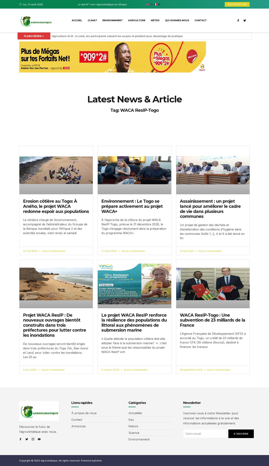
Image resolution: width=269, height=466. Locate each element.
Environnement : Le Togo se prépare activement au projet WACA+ (132, 206)
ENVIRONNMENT (112, 20)
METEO (155, 20)
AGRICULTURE (136, 20)
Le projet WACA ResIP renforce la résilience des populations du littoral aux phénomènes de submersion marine (134, 323)
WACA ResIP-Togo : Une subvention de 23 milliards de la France (212, 320)
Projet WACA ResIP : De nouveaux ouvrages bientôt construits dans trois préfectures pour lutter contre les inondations (54, 325)
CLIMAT (92, 20)
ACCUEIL (77, 20)
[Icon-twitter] (244, 20)
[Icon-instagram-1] (33, 439)
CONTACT (201, 20)
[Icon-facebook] (238, 20)
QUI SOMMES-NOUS (177, 20)
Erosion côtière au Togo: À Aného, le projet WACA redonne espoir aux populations (56, 206)
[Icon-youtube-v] (39, 439)
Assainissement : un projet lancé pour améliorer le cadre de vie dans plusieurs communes (210, 209)
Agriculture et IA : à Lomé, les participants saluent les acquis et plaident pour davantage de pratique (117, 36)
